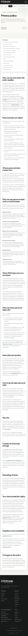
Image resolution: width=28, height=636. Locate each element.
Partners (16, 602)
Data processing (21, 6)
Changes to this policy (7, 69)
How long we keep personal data (9, 56)
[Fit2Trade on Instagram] (13, 633)
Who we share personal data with (9, 52)
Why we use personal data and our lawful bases (11, 48)
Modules (2, 595)
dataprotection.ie (6, 547)
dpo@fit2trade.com (16, 373)
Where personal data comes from (9, 46)
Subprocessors (18, 621)
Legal (2, 6)
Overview (3, 593)
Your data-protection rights (8, 65)
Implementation (4, 598)
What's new (17, 598)
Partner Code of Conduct (6, 619)
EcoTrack (16, 600)
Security (4, 58)
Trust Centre (7, 429)
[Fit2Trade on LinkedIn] (11, 633)
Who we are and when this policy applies (10, 42)
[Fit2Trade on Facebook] (15, 633)
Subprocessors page (7, 344)
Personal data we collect (7, 44)
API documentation (5, 613)
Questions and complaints (8, 67)
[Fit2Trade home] (6, 2)
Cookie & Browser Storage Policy (13, 460)
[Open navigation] (25, 2)
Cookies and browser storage (8, 61)
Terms (6, 6)
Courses (16, 595)
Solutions (17, 593)
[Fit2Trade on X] (17, 633)
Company (17, 604)
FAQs (16, 606)
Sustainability (3, 615)
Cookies (15, 6)
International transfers (7, 54)
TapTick (2, 600)
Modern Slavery (4, 621)
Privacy (10, 6)
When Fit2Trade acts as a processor (9, 50)
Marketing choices (6, 63)
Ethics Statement (4, 617)
